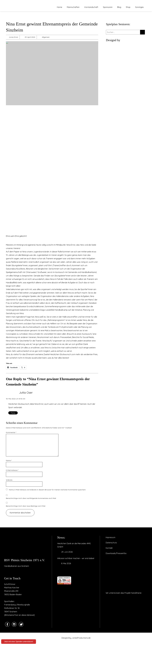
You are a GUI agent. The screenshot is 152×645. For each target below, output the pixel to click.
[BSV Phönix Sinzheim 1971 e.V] (25, 546)
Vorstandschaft (91, 7)
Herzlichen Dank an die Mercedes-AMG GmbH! (74, 545)
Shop (128, 7)
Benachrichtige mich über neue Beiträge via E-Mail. (26, 506)
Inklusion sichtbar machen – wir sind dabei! (75, 558)
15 (7, 255)
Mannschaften (73, 7)
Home (59, 7)
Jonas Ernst (13, 37)
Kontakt (109, 548)
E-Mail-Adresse (12, 470)
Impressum (110, 537)
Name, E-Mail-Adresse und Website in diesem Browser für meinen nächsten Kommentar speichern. (47, 490)
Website (9, 480)
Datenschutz (111, 542)
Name (9, 460)
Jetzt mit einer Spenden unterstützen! (18, 641)
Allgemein (46, 37)
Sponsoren (107, 7)
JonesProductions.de (81, 638)
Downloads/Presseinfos (116, 553)
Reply (13, 413)
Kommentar (11, 432)
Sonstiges (139, 7)
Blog (119, 7)
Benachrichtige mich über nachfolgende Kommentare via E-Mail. (31, 498)
